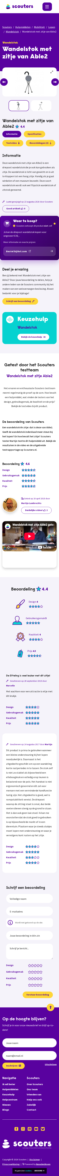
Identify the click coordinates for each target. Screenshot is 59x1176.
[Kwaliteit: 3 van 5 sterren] (36, 978)
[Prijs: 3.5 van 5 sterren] (37, 985)
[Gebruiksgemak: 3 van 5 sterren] (36, 971)
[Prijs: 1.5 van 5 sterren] (31, 985)
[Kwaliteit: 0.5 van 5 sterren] (29, 978)
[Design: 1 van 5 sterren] (30, 965)
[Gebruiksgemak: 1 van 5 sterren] (30, 971)
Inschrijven (11, 1065)
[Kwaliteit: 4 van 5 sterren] (38, 978)
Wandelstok (12, 31)
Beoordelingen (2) (39, 143)
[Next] (55, 82)
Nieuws (6, 1104)
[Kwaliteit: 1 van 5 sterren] (30, 978)
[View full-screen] (52, 72)
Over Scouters (35, 1084)
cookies (28, 1171)
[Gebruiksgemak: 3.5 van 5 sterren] (37, 971)
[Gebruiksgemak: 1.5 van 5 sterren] (31, 971)
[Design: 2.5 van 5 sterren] (34, 965)
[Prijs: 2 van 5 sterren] (33, 985)
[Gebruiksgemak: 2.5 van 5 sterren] (34, 971)
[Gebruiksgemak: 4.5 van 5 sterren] (40, 971)
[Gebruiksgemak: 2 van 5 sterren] (33, 971)
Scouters (7, 27)
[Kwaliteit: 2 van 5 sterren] (33, 978)
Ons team (32, 1089)
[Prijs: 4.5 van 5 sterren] (40, 985)
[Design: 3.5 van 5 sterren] (37, 965)
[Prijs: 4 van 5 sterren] (38, 985)
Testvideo (11, 143)
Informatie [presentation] (11, 134)
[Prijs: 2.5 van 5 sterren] (34, 985)
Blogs (5, 1109)
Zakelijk (31, 1104)
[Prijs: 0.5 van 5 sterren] (29, 985)
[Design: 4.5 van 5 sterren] (40, 965)
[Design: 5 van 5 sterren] (41, 965)
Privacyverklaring (11, 1164)
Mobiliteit (39, 27)
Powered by (37, 1164)
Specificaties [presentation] (34, 134)
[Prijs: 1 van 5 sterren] (30, 985)
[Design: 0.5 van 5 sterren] (29, 965)
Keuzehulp (8, 1094)
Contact (31, 1109)
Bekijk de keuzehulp (31, 336)
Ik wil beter (8, 1084)
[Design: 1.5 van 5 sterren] (31, 965)
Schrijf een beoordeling (18, 301)
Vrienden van (34, 1094)
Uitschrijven (51, 1064)
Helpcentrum (9, 1099)
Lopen (51, 27)
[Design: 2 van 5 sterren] (33, 965)
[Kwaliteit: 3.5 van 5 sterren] (37, 978)
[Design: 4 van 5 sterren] (38, 965)
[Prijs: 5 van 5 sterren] (41, 985)
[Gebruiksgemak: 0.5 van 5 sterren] (29, 971)
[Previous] (4, 82)
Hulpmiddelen (23, 27)
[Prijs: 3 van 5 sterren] (36, 985)
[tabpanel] (29, 173)
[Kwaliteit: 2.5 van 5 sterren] (34, 978)
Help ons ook (34, 1099)
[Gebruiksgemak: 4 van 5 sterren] (38, 971)
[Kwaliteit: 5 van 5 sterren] (41, 978)
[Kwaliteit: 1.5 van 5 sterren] (31, 978)
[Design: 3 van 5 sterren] (36, 965)
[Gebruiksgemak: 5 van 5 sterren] (41, 971)
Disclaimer (34, 1159)
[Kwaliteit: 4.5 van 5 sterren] (40, 978)
